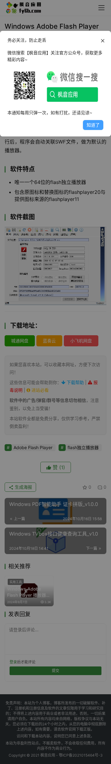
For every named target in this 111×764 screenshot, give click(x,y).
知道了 (93, 124)
